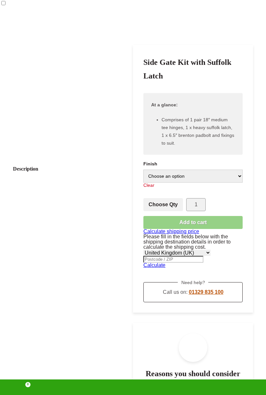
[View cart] (25, 387)
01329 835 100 (206, 292)
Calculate (154, 265)
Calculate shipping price (171, 231)
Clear (148, 185)
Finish (150, 163)
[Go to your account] (79, 387)
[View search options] (186, 387)
